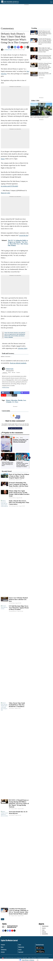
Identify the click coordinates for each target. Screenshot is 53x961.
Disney (3, 159)
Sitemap (29, 957)
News (2, 947)
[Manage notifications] (3, 958)
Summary (5, 372)
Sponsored (20, 952)
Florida (20, 400)
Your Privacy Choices (28, 960)
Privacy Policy (25, 957)
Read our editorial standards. (18, 363)
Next (2, 919)
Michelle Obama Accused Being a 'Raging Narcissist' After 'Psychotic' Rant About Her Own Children (44, 33)
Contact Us (44, 928)
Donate (19, 949)
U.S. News (15, 402)
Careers (43, 930)
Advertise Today (22, 348)
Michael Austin (9, 368)
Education (14, 400)
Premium (3, 944)
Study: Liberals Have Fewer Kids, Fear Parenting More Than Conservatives (19, 502)
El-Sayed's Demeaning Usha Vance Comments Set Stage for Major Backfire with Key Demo (44, 57)
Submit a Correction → (6, 356)
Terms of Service (34, 957)
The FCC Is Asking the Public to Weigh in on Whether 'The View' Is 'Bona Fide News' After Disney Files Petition (18, 243)
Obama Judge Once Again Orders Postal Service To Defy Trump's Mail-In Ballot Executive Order (45, 49)
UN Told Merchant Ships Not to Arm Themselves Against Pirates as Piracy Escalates (19, 607)
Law (24, 400)
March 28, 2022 (5, 193)
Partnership (44, 932)
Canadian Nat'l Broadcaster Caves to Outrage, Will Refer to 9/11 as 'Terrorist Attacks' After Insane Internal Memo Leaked (44, 41)
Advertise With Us (45, 933)
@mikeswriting (5, 387)
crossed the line (23, 235)
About (19, 944)
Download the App (40, 944)
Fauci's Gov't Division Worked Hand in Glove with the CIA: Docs (44, 74)
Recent (13, 372)
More (9, 372)
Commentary (7, 28)
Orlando (8, 402)
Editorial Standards (45, 926)
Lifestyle (3, 952)
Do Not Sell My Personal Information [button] (43, 957)
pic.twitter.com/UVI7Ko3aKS (9, 186)
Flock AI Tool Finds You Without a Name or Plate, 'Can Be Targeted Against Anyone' (40, 116)
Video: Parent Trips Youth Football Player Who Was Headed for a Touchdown (17, 704)
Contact (18, 372)
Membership (21, 947)
